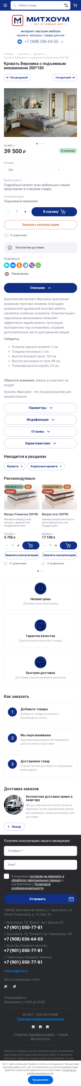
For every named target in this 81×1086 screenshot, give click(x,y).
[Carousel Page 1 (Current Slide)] (37, 143)
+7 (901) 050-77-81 (23, 927)
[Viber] (32, 265)
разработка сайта (41, 1034)
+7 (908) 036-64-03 (41, 41)
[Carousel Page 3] (41, 143)
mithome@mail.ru (16, 971)
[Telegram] (25, 265)
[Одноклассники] (19, 265)
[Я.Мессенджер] (6, 265)
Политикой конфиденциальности (31, 886)
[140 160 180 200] (33, 170)
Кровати (23, 53)
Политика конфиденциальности (40, 1019)
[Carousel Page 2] (39, 143)
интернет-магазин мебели (40, 31)
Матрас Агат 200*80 (55, 514)
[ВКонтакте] (13, 265)
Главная (9, 53)
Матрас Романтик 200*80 (21, 514)
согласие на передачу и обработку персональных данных (37, 878)
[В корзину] (30, 545)
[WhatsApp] (38, 265)
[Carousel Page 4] (44, 143)
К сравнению (18, 235)
